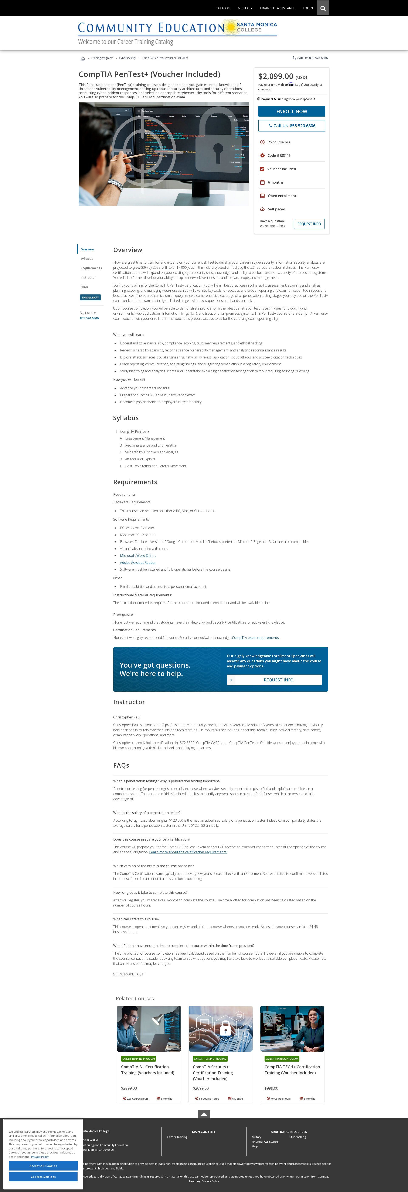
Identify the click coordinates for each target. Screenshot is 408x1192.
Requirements (91, 268)
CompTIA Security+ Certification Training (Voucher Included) (213, 1072)
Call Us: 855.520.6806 (310, 58)
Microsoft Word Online (138, 555)
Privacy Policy (210, 1181)
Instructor (88, 277)
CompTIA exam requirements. (255, 637)
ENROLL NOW (291, 111)
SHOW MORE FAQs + (129, 974)
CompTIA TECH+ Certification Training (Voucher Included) (292, 1069)
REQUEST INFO (309, 223)
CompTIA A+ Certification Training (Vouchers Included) (147, 1069)
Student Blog (297, 1137)
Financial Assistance (265, 1141)
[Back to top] (204, 1131)
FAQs (84, 287)
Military (256, 1137)
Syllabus (87, 259)
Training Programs (102, 58)
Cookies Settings (43, 1177)
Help (255, 1146)
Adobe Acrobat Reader (138, 562)
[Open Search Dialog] (323, 7)
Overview (87, 249)
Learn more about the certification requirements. (188, 852)
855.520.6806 (89, 318)
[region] (43, 1154)
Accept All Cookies (43, 1166)
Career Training (177, 1137)
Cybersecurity (127, 58)
